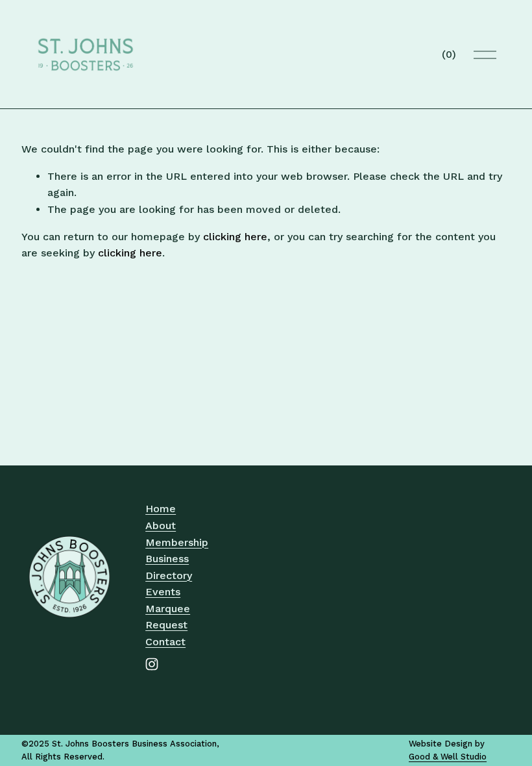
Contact (165, 642)
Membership (176, 542)
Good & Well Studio (448, 756)
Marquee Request (167, 617)
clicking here (235, 236)
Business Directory (168, 567)
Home (160, 508)
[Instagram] (151, 664)
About (160, 525)
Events (162, 592)
